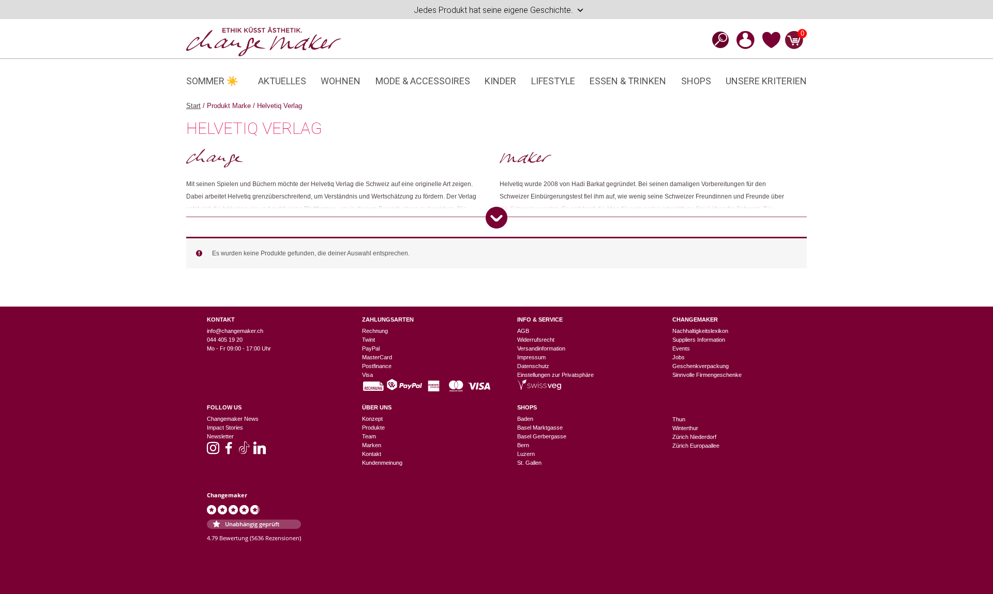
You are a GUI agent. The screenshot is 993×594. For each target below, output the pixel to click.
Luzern (526, 454)
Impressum (531, 357)
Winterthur (685, 428)
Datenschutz (533, 366)
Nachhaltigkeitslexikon (700, 331)
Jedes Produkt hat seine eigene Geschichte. (493, 10)
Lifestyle (553, 80)
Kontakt (371, 454)
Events (681, 348)
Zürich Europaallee (695, 446)
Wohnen (340, 80)
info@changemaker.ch (235, 331)
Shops (696, 80)
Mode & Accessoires (422, 80)
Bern (523, 445)
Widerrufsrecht (535, 340)
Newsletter (220, 436)
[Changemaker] (263, 41)
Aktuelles (282, 80)
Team (369, 436)
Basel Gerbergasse (541, 436)
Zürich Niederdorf (694, 437)
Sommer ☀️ (212, 80)
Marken (371, 445)
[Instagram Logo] (213, 451)
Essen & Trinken (628, 80)
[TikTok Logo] (244, 451)
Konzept (372, 419)
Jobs (678, 357)
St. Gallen (529, 463)
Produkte (373, 427)
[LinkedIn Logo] (259, 451)
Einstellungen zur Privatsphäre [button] (555, 375)
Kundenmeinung (382, 463)
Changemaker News (233, 419)
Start (193, 106)
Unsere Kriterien (766, 80)
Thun (678, 419)
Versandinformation (541, 348)
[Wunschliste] (771, 46)
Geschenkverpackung (700, 366)
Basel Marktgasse (540, 427)
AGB (523, 331)
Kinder (500, 80)
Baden (525, 419)
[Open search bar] (717, 39)
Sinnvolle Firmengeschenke (707, 375)
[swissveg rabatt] (539, 388)
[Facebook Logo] (228, 451)
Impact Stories (225, 427)
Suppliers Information (698, 340)
